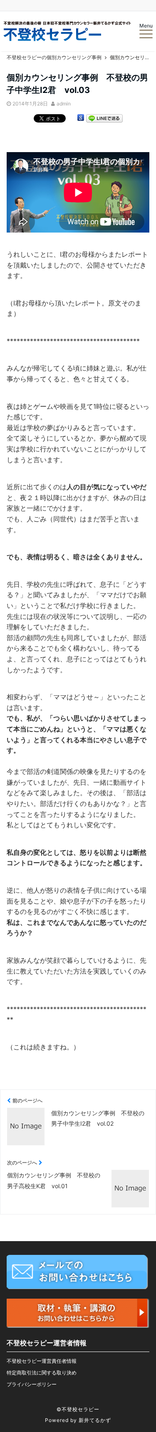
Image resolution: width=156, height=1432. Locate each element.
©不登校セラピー (78, 1409)
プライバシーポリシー (32, 1384)
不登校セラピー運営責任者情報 (42, 1361)
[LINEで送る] (104, 119)
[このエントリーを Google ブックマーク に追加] (80, 119)
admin (64, 103)
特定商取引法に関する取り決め (42, 1372)
